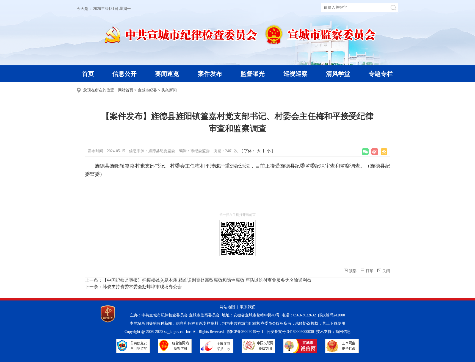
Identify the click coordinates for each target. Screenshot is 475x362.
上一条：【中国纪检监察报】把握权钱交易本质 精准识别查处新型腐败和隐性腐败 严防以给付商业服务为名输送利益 (198, 280)
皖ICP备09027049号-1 (245, 332)
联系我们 (248, 307)
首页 (88, 73)
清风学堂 (338, 73)
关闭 (386, 271)
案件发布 (210, 73)
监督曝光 (253, 73)
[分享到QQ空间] (384, 151)
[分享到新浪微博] (374, 151)
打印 (369, 271)
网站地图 (227, 307)
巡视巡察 (295, 73)
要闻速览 (167, 73)
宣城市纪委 (147, 90)
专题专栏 (381, 73)
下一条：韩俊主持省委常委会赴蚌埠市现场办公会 (133, 286)
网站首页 (125, 90)
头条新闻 (169, 90)
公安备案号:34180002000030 (290, 332)
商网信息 (343, 332)
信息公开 (124, 73)
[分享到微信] (365, 151)
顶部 (353, 271)
